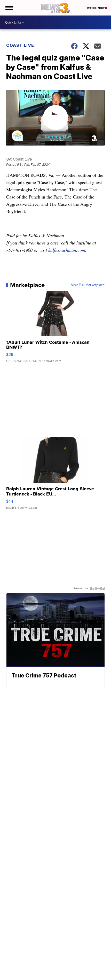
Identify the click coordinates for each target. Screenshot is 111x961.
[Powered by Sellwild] (97, 588)
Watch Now (96, 8)
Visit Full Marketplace (88, 285)
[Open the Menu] (8, 7)
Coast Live (20, 45)
